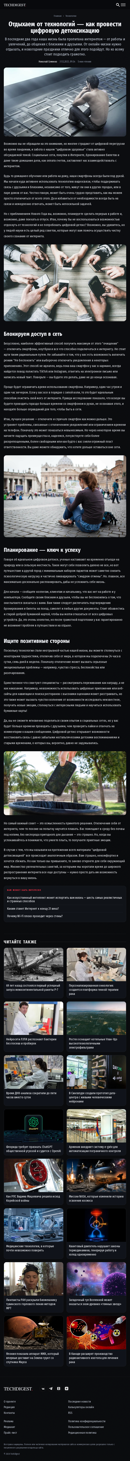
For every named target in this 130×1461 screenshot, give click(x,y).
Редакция (9, 1407)
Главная (58, 15)
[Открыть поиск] (117, 5)
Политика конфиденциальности (87, 1421)
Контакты (9, 1413)
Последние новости (79, 1401)
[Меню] (123, 4)
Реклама (8, 1421)
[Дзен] (66, 1388)
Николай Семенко (48, 61)
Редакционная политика (82, 1432)
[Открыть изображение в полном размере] (65, 102)
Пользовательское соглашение (86, 1427)
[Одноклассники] (58, 1388)
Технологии (70, 15)
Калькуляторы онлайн (81, 1407)
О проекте (10, 1401)
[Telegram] (51, 1388)
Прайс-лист (10, 1432)
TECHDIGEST (15, 5)
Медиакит (9, 1427)
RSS (70, 1413)
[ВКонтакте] (43, 1388)
